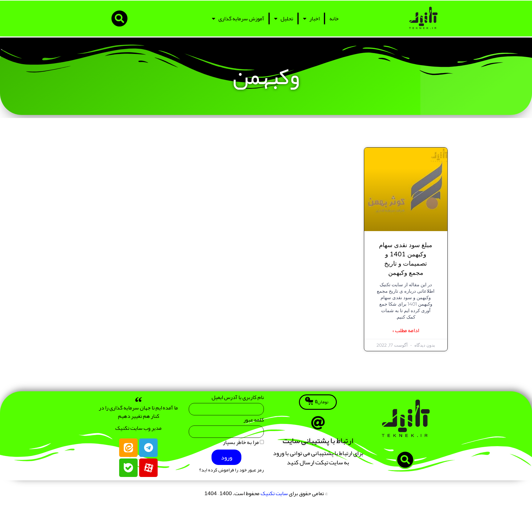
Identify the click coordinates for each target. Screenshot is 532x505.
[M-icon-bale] (128, 467)
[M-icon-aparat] (148, 467)
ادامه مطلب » (405, 330)
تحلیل (286, 18)
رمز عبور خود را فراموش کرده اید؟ (231, 470)
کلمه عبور (254, 421)
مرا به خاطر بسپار (241, 443)
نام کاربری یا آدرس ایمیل (238, 398)
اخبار (314, 18)
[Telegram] (148, 447)
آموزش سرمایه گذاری (241, 18)
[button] (119, 18)
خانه (334, 18)
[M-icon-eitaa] (128, 447)
